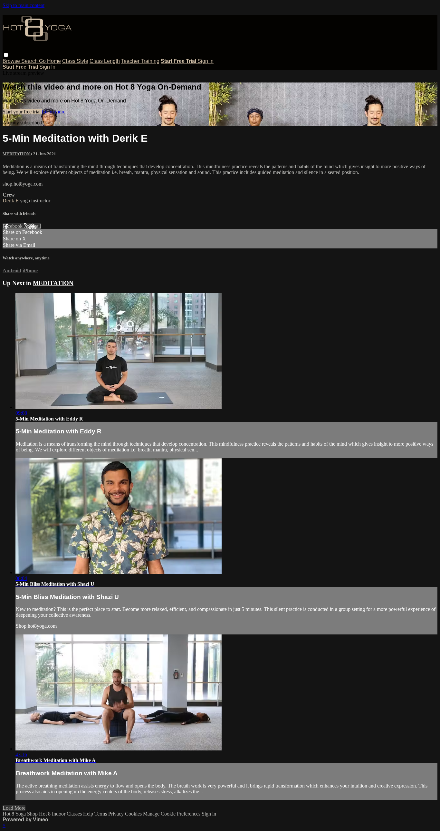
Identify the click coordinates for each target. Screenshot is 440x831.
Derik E (11, 200)
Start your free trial (22, 111)
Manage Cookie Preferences (172, 814)
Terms (101, 814)
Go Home (50, 61)
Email (35, 226)
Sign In (47, 67)
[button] (6, 55)
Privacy (116, 814)
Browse (12, 61)
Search (30, 61)
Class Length (105, 61)
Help (88, 814)
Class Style (75, 61)
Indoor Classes (67, 814)
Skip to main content (23, 5)
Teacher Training (140, 61)
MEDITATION (17, 153)
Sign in (205, 61)
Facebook (13, 226)
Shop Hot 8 (39, 814)
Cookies (134, 814)
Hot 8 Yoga (14, 814)
